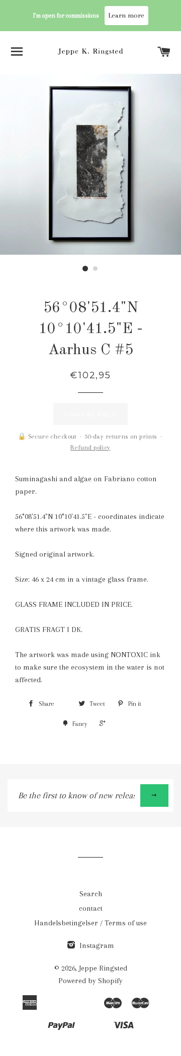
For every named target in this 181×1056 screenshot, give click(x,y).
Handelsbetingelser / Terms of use (90, 922)
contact (91, 908)
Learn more (126, 15)
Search (90, 893)
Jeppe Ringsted (103, 968)
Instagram (95, 945)
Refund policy (90, 447)
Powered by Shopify (90, 980)
